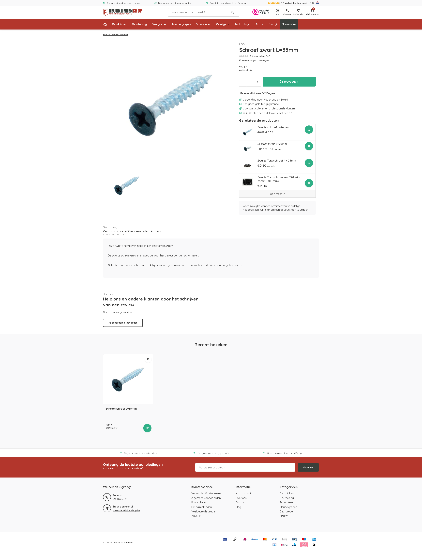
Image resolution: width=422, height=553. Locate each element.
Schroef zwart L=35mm (115, 34)
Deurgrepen (159, 24)
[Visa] (274, 539)
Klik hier (265, 209)
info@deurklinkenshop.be (126, 510)
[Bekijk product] (147, 428)
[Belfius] (284, 545)
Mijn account (243, 493)
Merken (284, 516)
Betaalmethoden (201, 507)
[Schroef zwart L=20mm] (247, 149)
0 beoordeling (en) (260, 56)
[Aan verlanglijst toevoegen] (148, 359)
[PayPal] (255, 539)
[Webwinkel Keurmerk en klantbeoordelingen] (260, 12)
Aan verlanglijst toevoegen (255, 60)
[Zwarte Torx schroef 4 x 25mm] (247, 165)
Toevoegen (291, 81)
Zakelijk (272, 24)
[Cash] (235, 539)
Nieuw (259, 24)
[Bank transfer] (284, 539)
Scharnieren (203, 24)
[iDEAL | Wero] (245, 539)
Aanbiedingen (243, 24)
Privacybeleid (199, 502)
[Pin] (225, 539)
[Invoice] (314, 545)
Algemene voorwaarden (206, 498)
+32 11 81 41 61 (120, 499)
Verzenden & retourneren (206, 493)
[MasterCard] (264, 539)
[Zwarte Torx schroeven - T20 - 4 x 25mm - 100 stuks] (247, 182)
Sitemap (128, 542)
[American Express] (314, 539)
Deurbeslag (139, 24)
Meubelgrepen (181, 24)
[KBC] (294, 545)
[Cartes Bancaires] (274, 545)
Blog (238, 507)
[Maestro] (304, 539)
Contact (241, 502)
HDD (242, 44)
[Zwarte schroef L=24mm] (247, 132)
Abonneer (308, 467)
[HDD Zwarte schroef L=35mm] (128, 379)
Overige (221, 24)
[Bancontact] (294, 539)
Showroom (289, 24)
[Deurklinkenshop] (123, 12)
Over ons (241, 498)
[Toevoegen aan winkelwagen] (309, 129)
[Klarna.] (304, 545)
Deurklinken (119, 24)
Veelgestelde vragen (203, 511)
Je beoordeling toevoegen (122, 322)
